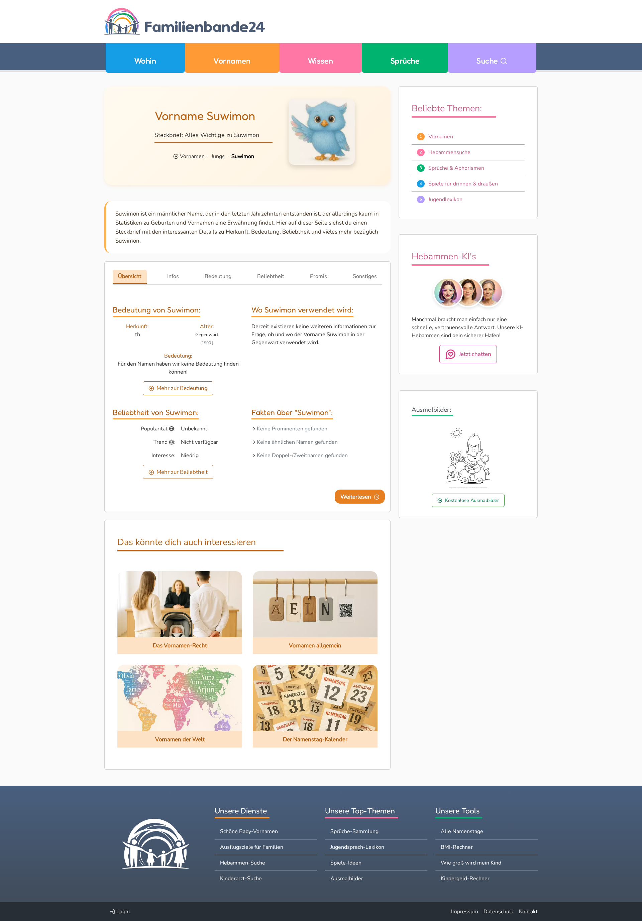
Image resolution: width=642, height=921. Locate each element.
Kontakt (528, 911)
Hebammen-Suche (242, 863)
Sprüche (405, 60)
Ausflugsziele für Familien (251, 847)
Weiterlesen (355, 497)
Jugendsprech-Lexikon (357, 847)
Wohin (145, 60)
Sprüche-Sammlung (354, 831)
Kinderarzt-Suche (241, 878)
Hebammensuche (449, 152)
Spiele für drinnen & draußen (463, 183)
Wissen (320, 60)
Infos (173, 276)
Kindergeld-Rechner (465, 878)
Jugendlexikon (445, 199)
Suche (488, 60)
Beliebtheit (270, 276)
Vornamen (231, 60)
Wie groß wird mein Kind (471, 863)
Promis (318, 276)
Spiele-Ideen (345, 863)
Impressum (464, 911)
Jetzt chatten (475, 354)
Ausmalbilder (346, 878)
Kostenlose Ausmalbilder (472, 500)
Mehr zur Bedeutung (182, 388)
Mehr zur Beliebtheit (182, 472)
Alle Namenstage (462, 831)
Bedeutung (218, 276)
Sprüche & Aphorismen (456, 168)
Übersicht (129, 276)
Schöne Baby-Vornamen (249, 831)
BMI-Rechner (457, 847)
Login (122, 911)
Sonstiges (365, 276)
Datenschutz (499, 911)
